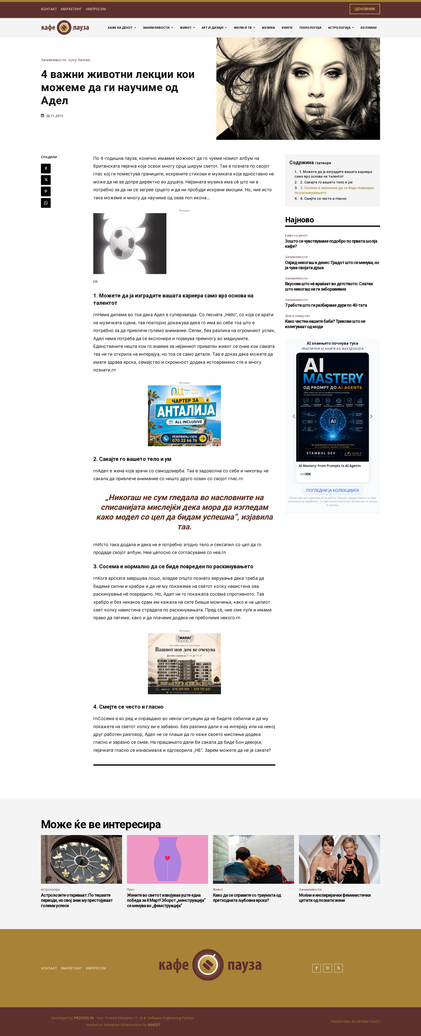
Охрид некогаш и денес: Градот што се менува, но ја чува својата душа (332, 265)
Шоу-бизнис (79, 60)
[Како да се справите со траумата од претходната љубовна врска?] (253, 859)
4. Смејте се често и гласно (323, 198)
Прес (130, 889)
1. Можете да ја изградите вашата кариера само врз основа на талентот (333, 174)
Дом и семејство (297, 316)
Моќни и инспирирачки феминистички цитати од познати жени (335, 898)
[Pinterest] (46, 191)
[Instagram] (327, 968)
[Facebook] (46, 168)
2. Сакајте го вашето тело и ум (326, 182)
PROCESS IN (84, 1018)
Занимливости (53, 60)
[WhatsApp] (46, 203)
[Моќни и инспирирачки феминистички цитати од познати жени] (339, 859)
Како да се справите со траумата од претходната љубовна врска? (247, 898)
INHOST (154, 1024)
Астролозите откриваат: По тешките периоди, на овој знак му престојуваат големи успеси (77, 900)
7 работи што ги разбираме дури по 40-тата (326, 305)
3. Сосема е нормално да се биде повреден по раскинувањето (334, 190)
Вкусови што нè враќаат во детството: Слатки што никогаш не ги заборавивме (329, 286)
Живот (218, 889)
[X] (46, 180)
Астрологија (50, 889)
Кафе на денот (296, 235)
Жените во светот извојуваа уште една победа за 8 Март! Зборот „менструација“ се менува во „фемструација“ (166, 900)
